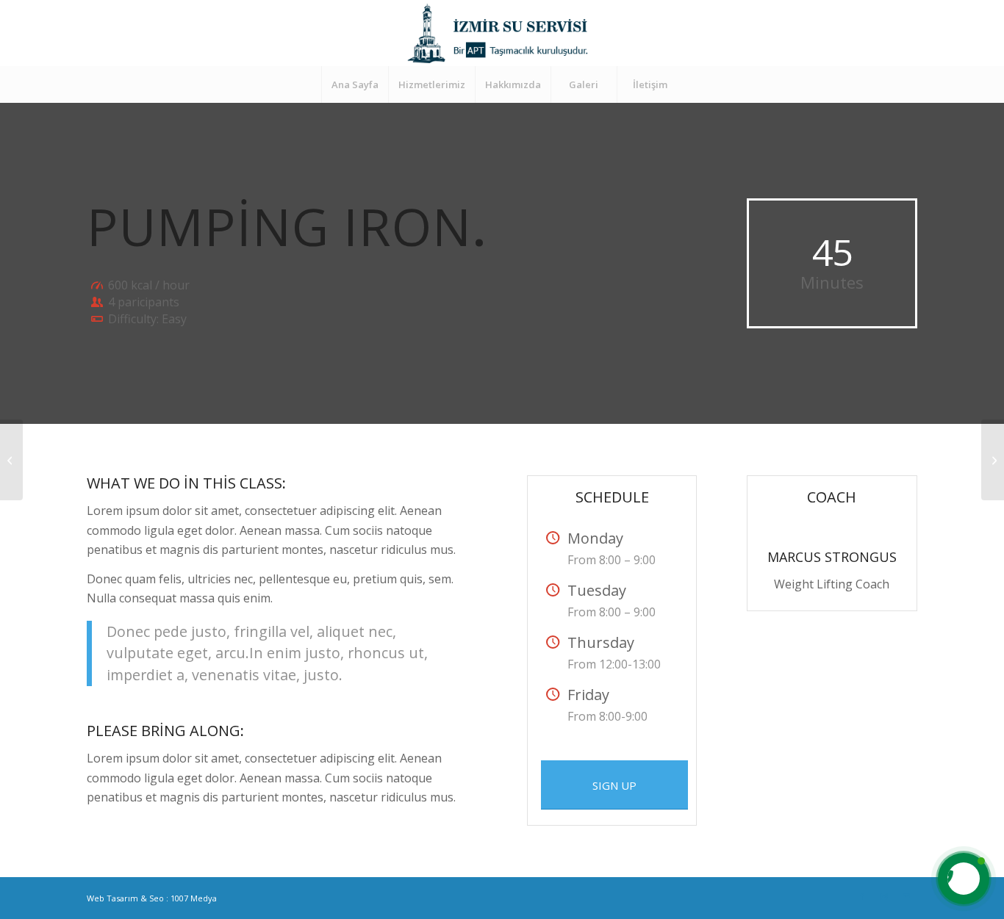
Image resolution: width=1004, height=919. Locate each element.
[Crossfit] (11, 459)
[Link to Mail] (906, 896)
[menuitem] (354, 84)
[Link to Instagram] (884, 896)
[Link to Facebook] (862, 896)
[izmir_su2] (502, 33)
